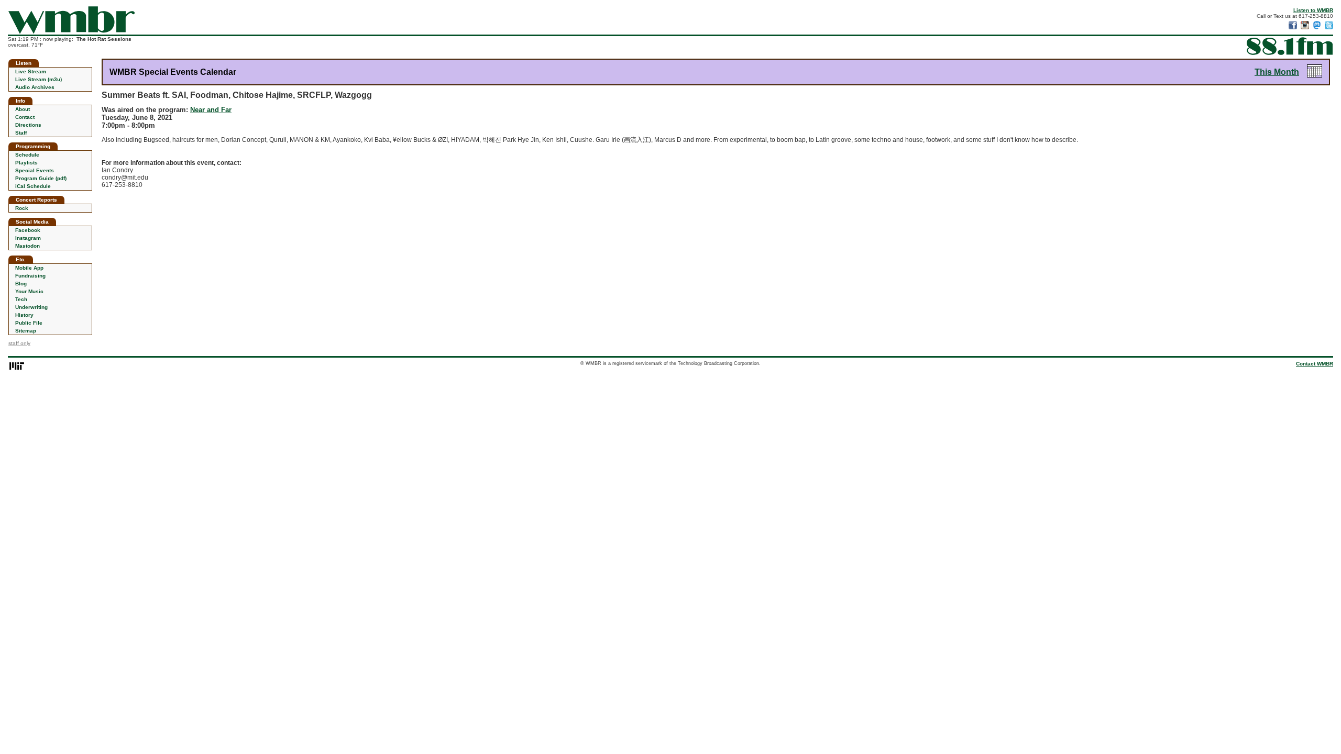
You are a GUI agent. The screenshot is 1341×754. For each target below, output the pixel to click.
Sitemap (25, 331)
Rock (21, 208)
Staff (21, 133)
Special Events (34, 170)
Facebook (27, 230)
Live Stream (30, 71)
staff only (19, 343)
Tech (21, 299)
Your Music (29, 291)
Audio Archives (34, 87)
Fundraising (30, 276)
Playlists (26, 162)
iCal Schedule (33, 186)
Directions (28, 125)
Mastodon (27, 246)
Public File (28, 323)
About (22, 109)
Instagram (28, 238)
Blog (21, 283)
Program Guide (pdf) (41, 178)
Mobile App (29, 268)
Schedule (27, 155)
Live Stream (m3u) (38, 79)
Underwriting (31, 307)
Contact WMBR (1314, 364)
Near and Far (211, 110)
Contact (25, 117)
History (24, 315)
